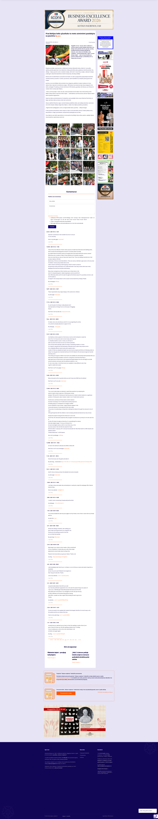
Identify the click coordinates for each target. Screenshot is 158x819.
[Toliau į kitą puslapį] (78, 639)
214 (60, 639)
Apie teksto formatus (53, 216)
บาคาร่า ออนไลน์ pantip (63, 575)
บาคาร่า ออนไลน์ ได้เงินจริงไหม (61, 600)
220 (75, 639)
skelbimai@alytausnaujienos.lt (64, 677)
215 (63, 639)
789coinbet (57, 537)
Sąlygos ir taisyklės (66, 816)
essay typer (57, 326)
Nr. (92, 42)
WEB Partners (110, 816)
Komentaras (52, 206)
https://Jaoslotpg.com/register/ (60, 556)
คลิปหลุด (57, 281)
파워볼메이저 (61, 490)
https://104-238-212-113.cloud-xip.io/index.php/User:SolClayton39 (76, 461)
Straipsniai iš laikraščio (84, 753)
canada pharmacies (65, 311)
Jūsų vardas (52, 201)
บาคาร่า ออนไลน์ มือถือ (64, 615)
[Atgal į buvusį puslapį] (52, 639)
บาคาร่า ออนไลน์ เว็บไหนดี (59, 634)
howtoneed (60, 239)
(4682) (59, 36)
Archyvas (82, 757)
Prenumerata (83, 755)
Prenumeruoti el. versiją (65, 693)
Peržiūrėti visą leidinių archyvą (105, 692)
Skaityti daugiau (51, 657)
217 (68, 639)
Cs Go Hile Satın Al (59, 503)
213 (58, 639)
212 (55, 639)
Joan (55, 518)
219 (73, 639)
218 (70, 639)
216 (65, 639)
